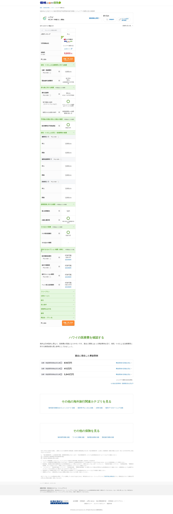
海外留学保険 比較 (64, 437)
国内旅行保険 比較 (108, 437)
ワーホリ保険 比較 (78, 437)
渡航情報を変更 (94, 18)
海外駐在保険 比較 (93, 437)
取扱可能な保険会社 (109, 476)
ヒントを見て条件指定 (125, 19)
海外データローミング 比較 (114, 408)
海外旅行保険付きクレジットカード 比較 (61, 408)
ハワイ (52, 7)
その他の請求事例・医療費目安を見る (121, 383)
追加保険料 (68, 259)
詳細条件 (111, 19)
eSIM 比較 (99, 408)
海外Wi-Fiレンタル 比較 (85, 408)
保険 (41, 7)
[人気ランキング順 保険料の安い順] (127, 26)
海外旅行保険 (46, 7)
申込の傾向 (46, 72)
